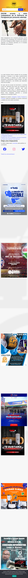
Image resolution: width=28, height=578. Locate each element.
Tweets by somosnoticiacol (7, 154)
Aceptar (14, 576)
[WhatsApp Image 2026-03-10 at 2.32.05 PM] (14, 198)
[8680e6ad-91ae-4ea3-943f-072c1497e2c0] (14, 349)
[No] (26, 574)
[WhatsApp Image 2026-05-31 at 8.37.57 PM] (14, 260)
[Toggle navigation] (24, 9)
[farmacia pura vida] (14, 409)
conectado (15, 143)
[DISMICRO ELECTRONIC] (14, 496)
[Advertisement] (14, 60)
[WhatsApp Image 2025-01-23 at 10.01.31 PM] (12, 118)
